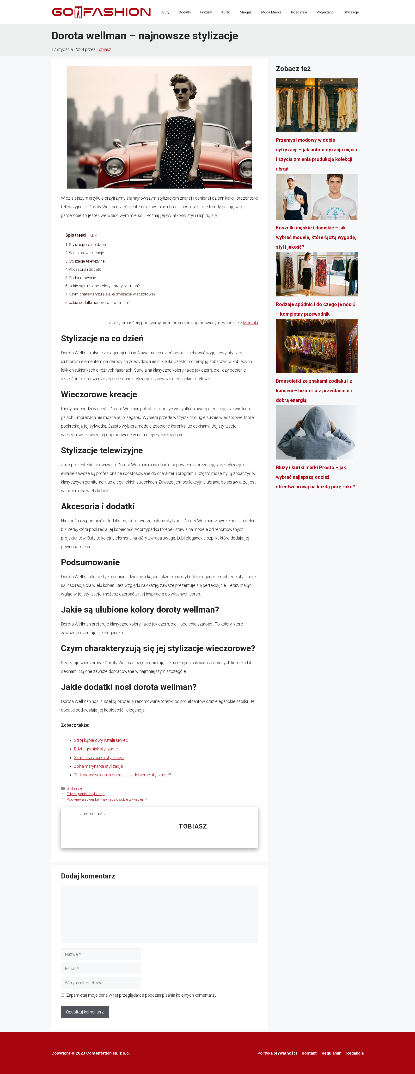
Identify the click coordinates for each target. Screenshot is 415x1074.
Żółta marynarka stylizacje (98, 766)
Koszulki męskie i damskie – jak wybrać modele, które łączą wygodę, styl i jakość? (316, 237)
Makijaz (246, 12)
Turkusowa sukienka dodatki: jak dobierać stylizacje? (122, 774)
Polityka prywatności (277, 1053)
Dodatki (185, 12)
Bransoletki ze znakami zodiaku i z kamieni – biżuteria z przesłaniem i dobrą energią (314, 390)
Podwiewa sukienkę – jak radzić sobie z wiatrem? (107, 799)
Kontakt (309, 1053)
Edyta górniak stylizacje (96, 748)
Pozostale (299, 12)
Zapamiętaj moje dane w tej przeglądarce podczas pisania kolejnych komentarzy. (141, 995)
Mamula (250, 322)
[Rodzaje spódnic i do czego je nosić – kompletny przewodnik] (317, 276)
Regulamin (332, 1053)
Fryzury (206, 12)
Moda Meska (271, 12)
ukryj (94, 235)
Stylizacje (351, 12)
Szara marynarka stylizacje (99, 757)
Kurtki (225, 12)
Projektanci (325, 12)
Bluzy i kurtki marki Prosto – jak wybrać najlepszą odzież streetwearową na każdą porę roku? (315, 477)
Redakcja (355, 1053)
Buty (165, 12)
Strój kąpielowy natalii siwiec (101, 740)
